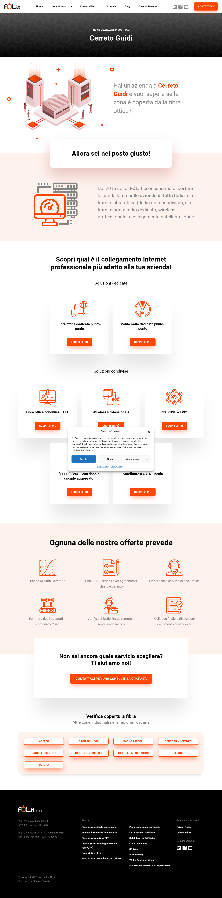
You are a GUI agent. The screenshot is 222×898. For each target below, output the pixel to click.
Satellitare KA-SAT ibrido (142, 838)
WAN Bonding (136, 854)
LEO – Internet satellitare (142, 832)
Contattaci (206, 6)
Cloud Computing (138, 843)
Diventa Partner (148, 6)
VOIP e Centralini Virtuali (142, 860)
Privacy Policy (117, 467)
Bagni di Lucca (89, 741)
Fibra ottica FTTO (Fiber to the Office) (101, 858)
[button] (148, 431)
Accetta (84, 459)
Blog (127, 6)
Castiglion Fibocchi (88, 753)
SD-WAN (133, 849)
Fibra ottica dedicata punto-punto (99, 827)
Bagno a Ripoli (133, 741)
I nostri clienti (88, 6)
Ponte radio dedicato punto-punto (99, 832)
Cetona (44, 764)
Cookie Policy (103, 467)
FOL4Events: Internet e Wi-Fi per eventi (149, 865)
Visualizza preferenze (137, 459)
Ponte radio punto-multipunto (144, 827)
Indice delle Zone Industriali (111, 29)
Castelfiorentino (44, 753)
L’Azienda (110, 6)
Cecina (178, 753)
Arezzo (44, 741)
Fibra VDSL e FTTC (91, 853)
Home (39, 6)
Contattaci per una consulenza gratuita (111, 679)
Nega (110, 459)
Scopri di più (79, 342)
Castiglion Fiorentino (133, 753)
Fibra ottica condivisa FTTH (96, 838)
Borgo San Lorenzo (178, 741)
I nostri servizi (60, 6)
